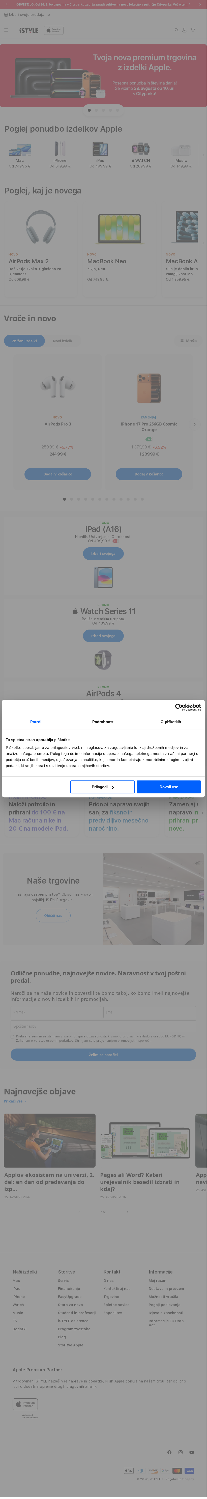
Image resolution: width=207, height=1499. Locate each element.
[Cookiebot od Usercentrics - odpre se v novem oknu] (179, 707)
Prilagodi (100, 787)
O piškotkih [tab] (171, 722)
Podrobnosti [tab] (103, 722)
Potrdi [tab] (35, 722)
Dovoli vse (169, 787)
